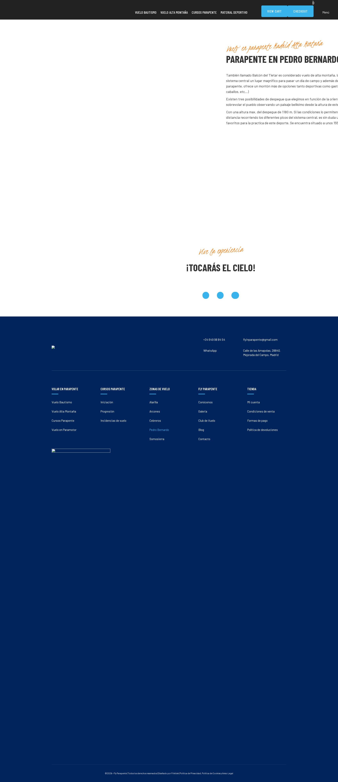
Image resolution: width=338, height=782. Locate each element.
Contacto (208, 79)
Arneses (262, 61)
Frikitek (175, 773)
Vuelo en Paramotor (47, 70)
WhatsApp (102, 106)
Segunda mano (266, 53)
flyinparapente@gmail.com (168, 106)
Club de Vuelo (210, 61)
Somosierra (153, 79)
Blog (204, 70)
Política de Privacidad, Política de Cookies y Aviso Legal (206, 773)
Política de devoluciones (262, 429)
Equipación (264, 70)
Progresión (97, 53)
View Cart (274, 11)
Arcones (151, 53)
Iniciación (97, 44)
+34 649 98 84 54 (50, 106)
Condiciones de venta (261, 411)
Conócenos (209, 44)
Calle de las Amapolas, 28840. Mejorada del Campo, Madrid (243, 106)
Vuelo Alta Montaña (47, 53)
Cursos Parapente (46, 61)
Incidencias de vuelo (103, 61)
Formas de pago (257, 420)
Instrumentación (268, 79)
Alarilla (150, 44)
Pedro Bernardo (156, 70)
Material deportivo (268, 44)
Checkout (300, 11)
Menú (325, 12)
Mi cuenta (253, 402)
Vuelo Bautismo (45, 44)
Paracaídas (264, 88)
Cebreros (152, 61)
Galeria (206, 53)
